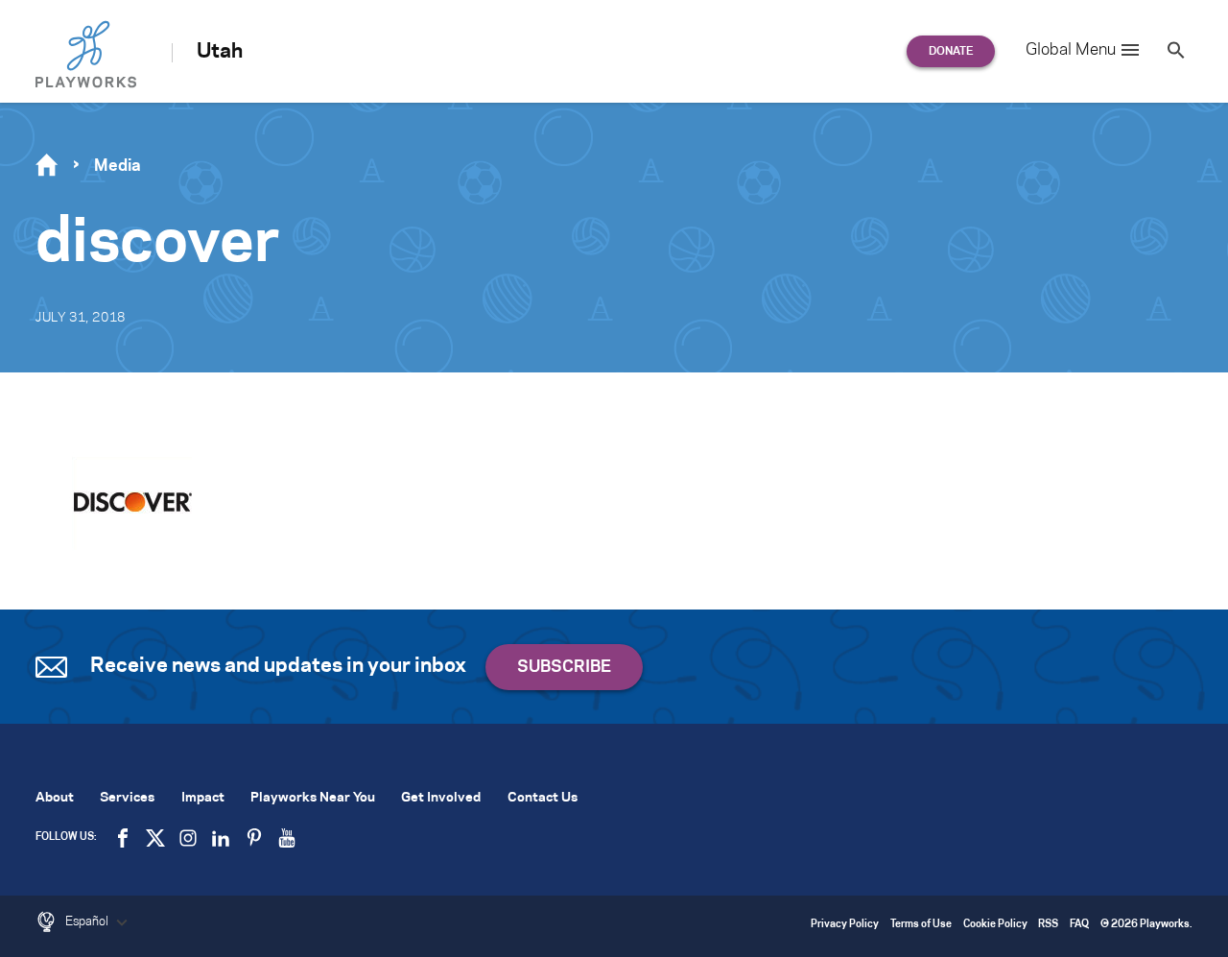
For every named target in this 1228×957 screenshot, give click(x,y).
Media (117, 166)
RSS (1048, 925)
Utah (220, 51)
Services (127, 798)
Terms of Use (921, 925)
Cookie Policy (995, 925)
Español (88, 921)
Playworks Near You (312, 798)
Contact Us (543, 798)
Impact (202, 798)
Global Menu (1071, 50)
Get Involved (441, 798)
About (54, 798)
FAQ (1079, 925)
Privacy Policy (845, 925)
